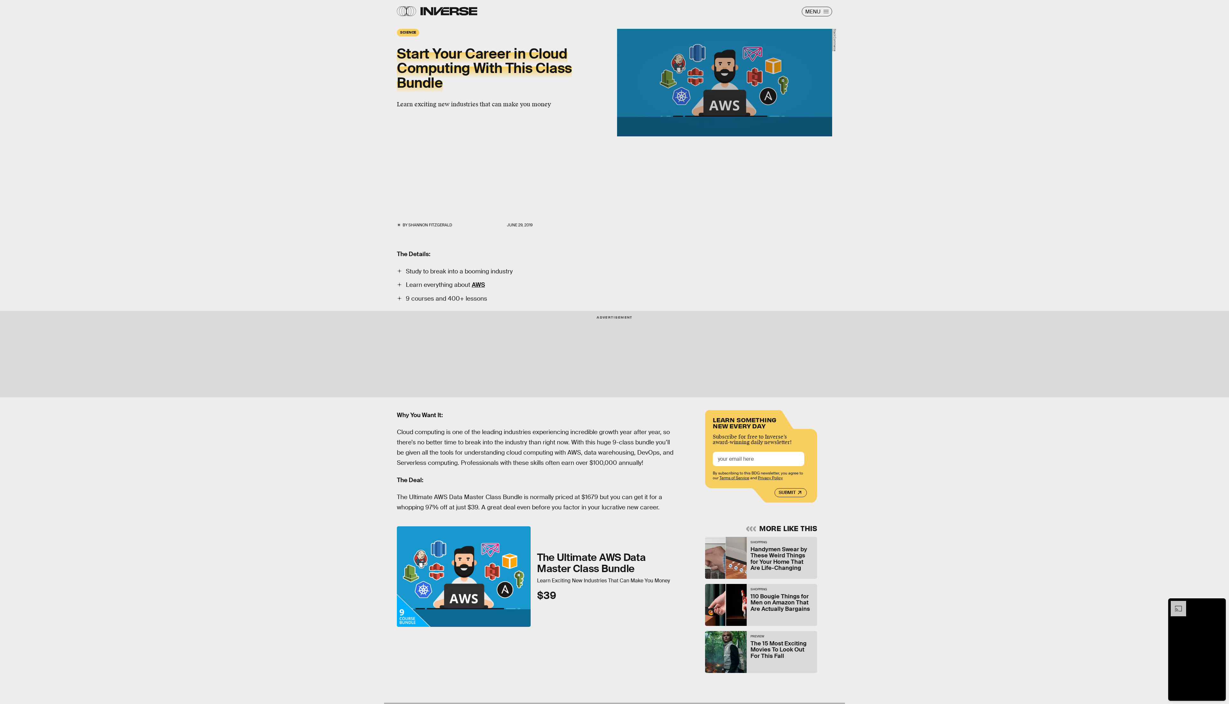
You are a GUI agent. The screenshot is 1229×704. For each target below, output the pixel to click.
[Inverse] (448, 11)
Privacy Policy (770, 478)
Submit (787, 492)
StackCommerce (835, 40)
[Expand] (1175, 604)
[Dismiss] (1219, 604)
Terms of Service (734, 478)
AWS (478, 285)
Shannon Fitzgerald (430, 225)
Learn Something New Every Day (744, 422)
